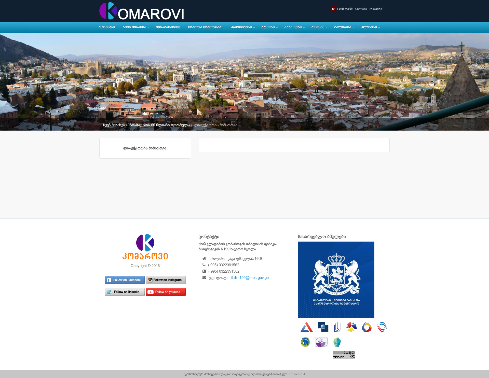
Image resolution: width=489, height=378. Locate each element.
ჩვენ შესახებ (134, 27)
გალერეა (361, 8)
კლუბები (369, 27)
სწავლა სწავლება (204, 27)
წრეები (268, 27)
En (333, 8)
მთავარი (107, 27)
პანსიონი (293, 27)
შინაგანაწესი (168, 27)
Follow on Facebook (127, 280)
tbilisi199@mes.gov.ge (250, 277)
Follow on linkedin (126, 292)
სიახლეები (346, 8)
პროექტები (241, 27)
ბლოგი (317, 27)
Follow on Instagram (168, 280)
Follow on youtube (167, 292)
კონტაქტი (375, 8)
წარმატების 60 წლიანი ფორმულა (159, 125)
